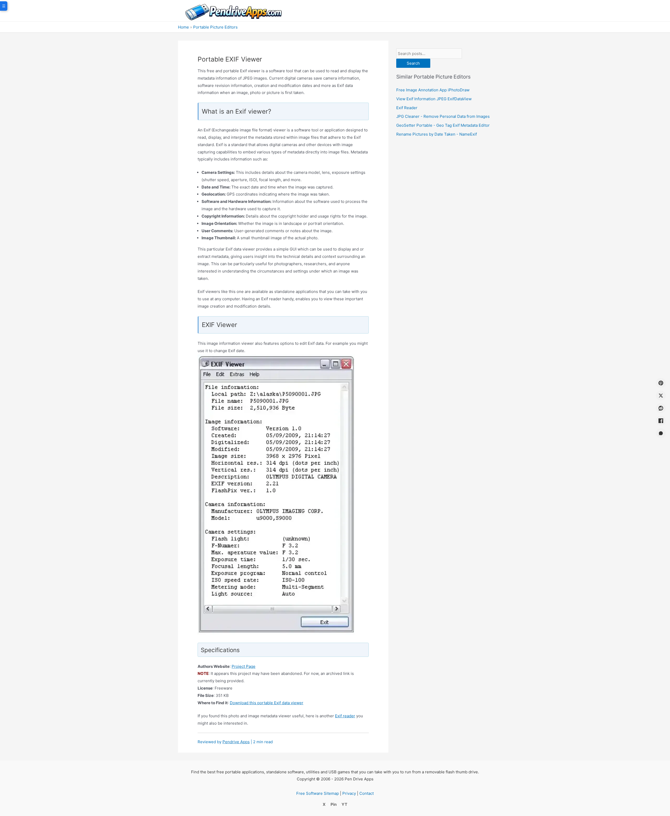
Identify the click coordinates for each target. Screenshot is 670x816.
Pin (334, 804)
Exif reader (345, 715)
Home (183, 27)
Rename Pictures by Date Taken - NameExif (436, 134)
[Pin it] (661, 383)
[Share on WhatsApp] (661, 433)
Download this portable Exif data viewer (266, 702)
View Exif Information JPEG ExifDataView (434, 98)
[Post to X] (661, 396)
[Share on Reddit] (661, 408)
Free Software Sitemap (317, 793)
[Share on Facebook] (661, 421)
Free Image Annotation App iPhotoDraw (433, 89)
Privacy (349, 793)
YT (344, 804)
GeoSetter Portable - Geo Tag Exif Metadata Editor (443, 125)
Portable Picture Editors (215, 27)
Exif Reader (406, 107)
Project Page (243, 666)
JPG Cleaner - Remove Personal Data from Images (443, 116)
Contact (366, 793)
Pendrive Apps (236, 741)
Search (413, 63)
